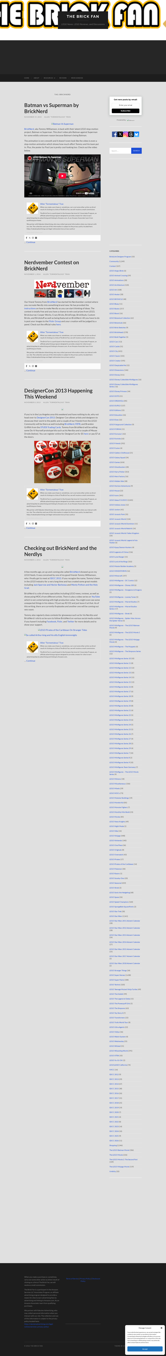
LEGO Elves (114, 420)
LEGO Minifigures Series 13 (120, 672)
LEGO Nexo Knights (117, 821)
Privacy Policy (85, 1278)
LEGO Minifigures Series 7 (119, 753)
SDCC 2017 (114, 1098)
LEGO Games (114, 462)
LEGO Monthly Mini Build (119, 812)
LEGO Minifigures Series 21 (120, 710)
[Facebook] (27, 238)
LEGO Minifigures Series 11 (120, 663)
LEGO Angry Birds (116, 271)
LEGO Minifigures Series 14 (120, 677)
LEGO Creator (115, 361)
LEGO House (114, 491)
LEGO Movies (114, 817)
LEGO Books (114, 308)
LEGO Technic (114, 984)
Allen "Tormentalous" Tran (57, 117)
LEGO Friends (114, 443)
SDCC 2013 (55, 578)
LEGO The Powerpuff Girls (119, 1003)
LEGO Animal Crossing (118, 275)
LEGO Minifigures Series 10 (120, 658)
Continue (30, 242)
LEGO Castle (114, 346)
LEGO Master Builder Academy (121, 566)
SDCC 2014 (114, 1084)
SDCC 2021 (114, 1117)
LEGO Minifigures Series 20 (120, 706)
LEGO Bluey (114, 304)
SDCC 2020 (114, 1112)
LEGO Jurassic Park (117, 514)
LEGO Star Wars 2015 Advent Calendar (124, 949)
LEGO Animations (116, 280)
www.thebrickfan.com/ (35, 232)
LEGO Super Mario (116, 980)
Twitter (70, 621)
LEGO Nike (113, 831)
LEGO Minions (115, 779)
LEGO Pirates (114, 859)
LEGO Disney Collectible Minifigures (123, 379)
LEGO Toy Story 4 (116, 1013)
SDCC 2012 (114, 1074)
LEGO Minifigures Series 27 (120, 739)
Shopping (113, 1145)
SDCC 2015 (114, 1088)
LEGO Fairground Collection (120, 424)
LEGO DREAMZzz (116, 401)
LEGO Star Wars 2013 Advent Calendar (124, 935)
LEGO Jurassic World (117, 519)
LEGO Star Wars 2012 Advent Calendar (124, 928)
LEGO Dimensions (116, 370)
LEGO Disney (114, 375)
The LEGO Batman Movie (119, 1150)
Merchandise (77, 78)
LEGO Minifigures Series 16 (120, 687)
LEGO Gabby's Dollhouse (119, 453)
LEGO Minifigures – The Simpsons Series (125, 651)
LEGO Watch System (117, 1036)
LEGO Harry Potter (116, 472)
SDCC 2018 (114, 1103)
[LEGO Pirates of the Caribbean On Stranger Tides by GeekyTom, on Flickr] (62, 630)
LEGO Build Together (117, 337)
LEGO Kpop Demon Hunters (120, 547)
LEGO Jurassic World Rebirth (120, 528)
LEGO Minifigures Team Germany (122, 767)
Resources (48, 78)
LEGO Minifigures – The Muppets (122, 646)
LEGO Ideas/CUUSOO (118, 500)
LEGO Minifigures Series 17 (120, 691)
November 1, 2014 (32, 274)
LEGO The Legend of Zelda (119, 999)
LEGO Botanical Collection (119, 318)
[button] (161, 1328)
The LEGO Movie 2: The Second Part (123, 1159)
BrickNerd (29, 129)
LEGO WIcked (114, 1046)
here (58, 324)
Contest (112, 266)
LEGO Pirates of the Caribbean (121, 864)
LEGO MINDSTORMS (117, 571)
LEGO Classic (114, 356)
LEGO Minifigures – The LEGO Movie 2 (124, 632)
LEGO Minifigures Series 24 (120, 724)
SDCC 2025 (114, 1136)
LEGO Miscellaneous (117, 784)
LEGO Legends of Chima (118, 552)
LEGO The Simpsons (117, 1008)
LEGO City (113, 351)
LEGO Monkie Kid (116, 802)
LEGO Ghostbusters (117, 467)
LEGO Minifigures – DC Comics (121, 580)
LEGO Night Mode (116, 826)
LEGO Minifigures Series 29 (120, 748)
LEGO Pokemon (115, 869)
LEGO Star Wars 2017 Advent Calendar (124, 956)
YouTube (96, 596)
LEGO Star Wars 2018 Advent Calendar (124, 963)
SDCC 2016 (114, 1093)
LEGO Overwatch (116, 854)
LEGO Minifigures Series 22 (120, 715)
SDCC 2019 (114, 1107)
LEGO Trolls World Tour (118, 1022)
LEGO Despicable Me (117, 365)
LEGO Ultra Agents (116, 1027)
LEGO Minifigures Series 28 (120, 743)
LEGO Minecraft (115, 576)
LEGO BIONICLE (116, 299)
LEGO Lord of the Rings (118, 561)
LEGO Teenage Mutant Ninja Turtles (123, 989)
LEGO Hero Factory (117, 476)
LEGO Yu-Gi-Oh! (116, 1060)
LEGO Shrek (114, 888)
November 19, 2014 (33, 117)
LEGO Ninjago (115, 836)
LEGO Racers (114, 873)
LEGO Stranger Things (118, 970)
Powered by (121, 120)
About (36, 78)
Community (114, 261)
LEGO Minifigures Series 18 (120, 696)
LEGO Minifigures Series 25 (120, 729)
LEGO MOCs (114, 793)
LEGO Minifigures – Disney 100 (121, 585)
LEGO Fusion (114, 448)
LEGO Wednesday (116, 1041)
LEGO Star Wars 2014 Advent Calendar (124, 942)
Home (26, 78)
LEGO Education (115, 415)
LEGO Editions (115, 410)
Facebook (51, 621)
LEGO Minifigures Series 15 (120, 682)
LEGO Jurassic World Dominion (121, 524)
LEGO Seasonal (115, 883)
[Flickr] (36, 238)
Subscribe (125, 111)
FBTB (77, 424)
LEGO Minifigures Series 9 (119, 762)
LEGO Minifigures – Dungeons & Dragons (125, 590)
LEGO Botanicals (116, 323)
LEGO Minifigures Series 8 (119, 758)
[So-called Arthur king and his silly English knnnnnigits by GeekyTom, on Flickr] (50, 635)
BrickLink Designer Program (120, 256)
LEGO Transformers (117, 1017)
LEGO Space (114, 897)
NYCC (111, 1070)
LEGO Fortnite (115, 438)
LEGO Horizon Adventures (119, 486)
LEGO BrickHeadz (116, 332)
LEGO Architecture (116, 285)
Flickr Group (55, 321)
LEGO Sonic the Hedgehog (119, 892)
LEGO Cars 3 (114, 342)
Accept (145, 1349)
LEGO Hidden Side (116, 481)
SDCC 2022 (114, 1122)
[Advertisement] (83, 57)
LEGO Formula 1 (115, 434)
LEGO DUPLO (115, 405)
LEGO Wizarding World (118, 1051)
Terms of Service (72, 1278)
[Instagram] (33, 238)
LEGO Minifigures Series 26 (120, 734)
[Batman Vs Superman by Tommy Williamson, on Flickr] (62, 124)
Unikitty (112, 1171)
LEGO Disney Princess (118, 391)
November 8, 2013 (32, 402)
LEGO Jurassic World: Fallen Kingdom (124, 533)
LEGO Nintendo (115, 840)
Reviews (63, 78)
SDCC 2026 (114, 1140)
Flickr (59, 621)
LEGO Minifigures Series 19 (120, 701)
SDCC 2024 (114, 1131)
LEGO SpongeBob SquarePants (121, 907)
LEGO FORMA (115, 429)
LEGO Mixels (114, 788)
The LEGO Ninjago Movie (119, 1166)
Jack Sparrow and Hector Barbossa (50, 584)
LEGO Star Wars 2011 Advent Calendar (124, 921)
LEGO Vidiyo (114, 1032)
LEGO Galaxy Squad (117, 457)
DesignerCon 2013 (46, 417)
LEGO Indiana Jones (117, 505)
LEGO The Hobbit (116, 994)
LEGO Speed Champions (119, 902)
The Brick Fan (83, 16)
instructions (30, 308)
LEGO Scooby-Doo (116, 878)
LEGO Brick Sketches (117, 327)
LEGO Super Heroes (117, 975)
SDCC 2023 (114, 1126)
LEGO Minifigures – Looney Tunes (122, 597)
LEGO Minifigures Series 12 (120, 668)
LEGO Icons (114, 495)
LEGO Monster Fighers (118, 807)
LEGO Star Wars (115, 916)
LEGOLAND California (118, 1065)
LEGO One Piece (115, 845)
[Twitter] (30, 238)
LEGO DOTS (114, 396)
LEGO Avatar (114, 294)
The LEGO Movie (116, 1155)
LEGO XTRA (114, 1055)
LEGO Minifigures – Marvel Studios (123, 602)
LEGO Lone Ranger (116, 557)
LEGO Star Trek (115, 911)
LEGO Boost (114, 313)
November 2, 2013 (32, 560)
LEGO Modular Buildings (119, 798)
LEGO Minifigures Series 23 (120, 720)
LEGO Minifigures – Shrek (119, 613)
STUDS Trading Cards (50, 427)
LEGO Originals (115, 850)
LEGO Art (113, 290)
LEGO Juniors (114, 509)
